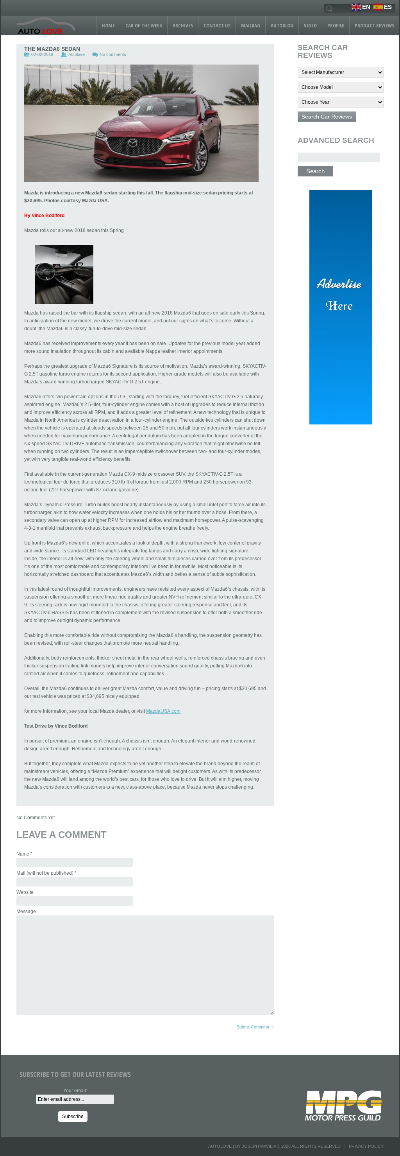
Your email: (75, 1090)
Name (24, 854)
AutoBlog (282, 25)
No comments (113, 54)
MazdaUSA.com (163, 711)
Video (310, 25)
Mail (46, 873)
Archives (183, 25)
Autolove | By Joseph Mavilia (242, 1146)
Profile (335, 25)
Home (108, 25)
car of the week (143, 25)
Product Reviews (374, 25)
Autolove (76, 54)
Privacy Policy (366, 1146)
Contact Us (217, 25)
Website (25, 892)
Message (26, 911)
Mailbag (250, 25)
